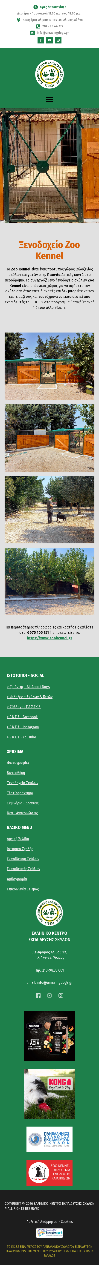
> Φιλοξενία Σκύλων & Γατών (29, 696)
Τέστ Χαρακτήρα (20, 793)
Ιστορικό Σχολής (20, 848)
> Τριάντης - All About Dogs (28, 686)
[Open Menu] (49, 99)
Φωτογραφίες (18, 762)
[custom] (41, 40)
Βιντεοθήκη (16, 772)
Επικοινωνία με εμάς (23, 889)
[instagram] (58, 40)
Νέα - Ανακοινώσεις (22, 813)
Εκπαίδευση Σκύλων (23, 859)
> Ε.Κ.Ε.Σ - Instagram (23, 727)
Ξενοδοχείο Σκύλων (22, 782)
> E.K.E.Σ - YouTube (21, 737)
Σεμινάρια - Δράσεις (22, 803)
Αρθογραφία (17, 879)
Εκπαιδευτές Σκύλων (23, 868)
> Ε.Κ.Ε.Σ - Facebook (22, 716)
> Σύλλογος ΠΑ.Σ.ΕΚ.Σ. (24, 706)
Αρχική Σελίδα (18, 838)
